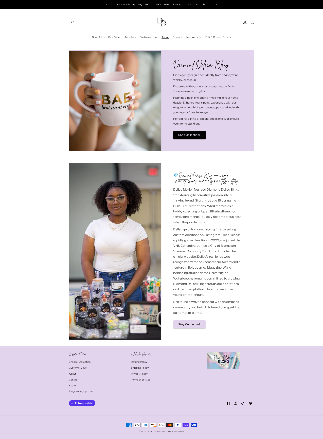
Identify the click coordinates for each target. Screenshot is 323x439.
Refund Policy (139, 361)
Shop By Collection (80, 361)
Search (73, 385)
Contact (73, 379)
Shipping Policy (140, 367)
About (72, 373)
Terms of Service (141, 379)
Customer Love (78, 367)
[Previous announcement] (106, 4)
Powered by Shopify (175, 431)
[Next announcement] (216, 4)
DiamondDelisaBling (156, 431)
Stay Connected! (189, 324)
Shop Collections (189, 135)
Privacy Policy (139, 373)
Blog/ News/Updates (81, 391)
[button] (72, 22)
